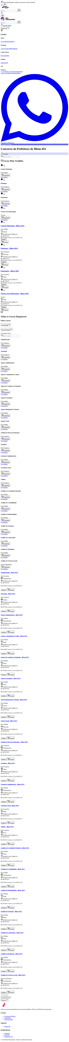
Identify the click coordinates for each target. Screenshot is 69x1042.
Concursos (4, 28)
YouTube (7, 1035)
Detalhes (3, 239)
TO (14, 41)
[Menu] (2, 15)
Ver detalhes (4, 177)
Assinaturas (7, 1018)
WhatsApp (7, 1026)
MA (8, 48)
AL (2, 48)
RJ (5, 63)
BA (4, 48)
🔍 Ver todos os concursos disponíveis (12, 71)
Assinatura (15, 73)
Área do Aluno (8, 1019)
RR (12, 41)
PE (11, 48)
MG (3, 63)
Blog (19, 73)
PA (8, 41)
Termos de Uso (8, 1036)
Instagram (7, 1033)
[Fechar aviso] (4, 4)
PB (10, 48)
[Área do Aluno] (2, 13)
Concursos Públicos (10, 1016)
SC (5, 70)
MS (8, 55)
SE (17, 48)
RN (15, 48)
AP (4, 41)
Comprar (6, 242)
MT (6, 55)
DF (2, 55)
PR (2, 70)
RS (3, 70)
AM (6, 41)
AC (2, 41)
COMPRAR (7, 175)
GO (4, 55)
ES (1, 63)
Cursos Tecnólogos (6, 73)
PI (13, 48)
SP (7, 63)
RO (10, 41)
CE (6, 48)
